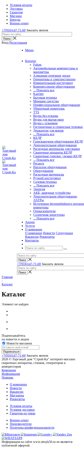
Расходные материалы (48, 174)
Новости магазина (19, 343)
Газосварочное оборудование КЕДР (58, 141)
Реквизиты (47, 236)
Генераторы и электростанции (54, 79)
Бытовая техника (45, 97)
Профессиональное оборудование (56, 105)
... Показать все (43, 90)
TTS (36, 112)
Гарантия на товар (22, 413)
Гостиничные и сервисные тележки (58, 127)
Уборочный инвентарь (49, 108)
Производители (21, 424)
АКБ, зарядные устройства (52, 192)
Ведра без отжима (45, 116)
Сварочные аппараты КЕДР (52, 152)
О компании (33, 233)
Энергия (39, 189)
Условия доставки (22, 409)
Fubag (37, 64)
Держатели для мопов (48, 130)
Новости (49, 233)
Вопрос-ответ (19, 420)
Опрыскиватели (44, 211)
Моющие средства (46, 101)
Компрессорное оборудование (54, 86)
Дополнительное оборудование (55, 145)
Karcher (38, 94)
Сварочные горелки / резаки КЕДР (57, 156)
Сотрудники (64, 233)
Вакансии (32, 236)
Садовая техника (45, 182)
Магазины (17, 395)
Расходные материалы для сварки (56, 149)
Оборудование (43, 171)
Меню (29, 50)
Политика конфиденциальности (32, 427)
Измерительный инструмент (53, 83)
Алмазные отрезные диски (51, 75)
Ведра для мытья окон (48, 119)
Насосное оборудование (50, 167)
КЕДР (37, 138)
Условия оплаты (21, 406)
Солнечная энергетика (49, 214)
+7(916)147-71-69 (13, 30)
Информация (11, 374)
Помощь (7, 377)
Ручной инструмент (47, 178)
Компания (9, 370)
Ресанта (38, 163)
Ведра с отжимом (45, 123)
